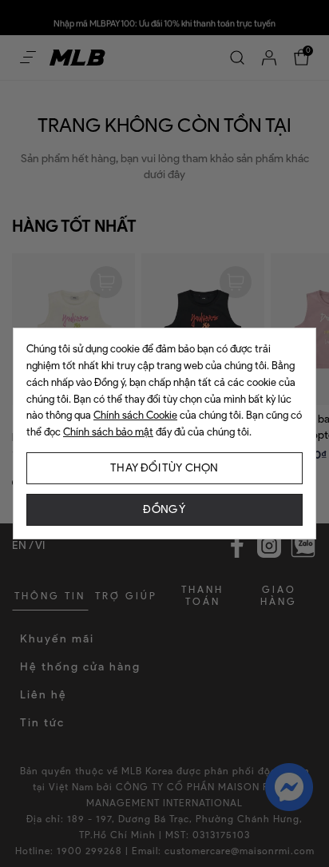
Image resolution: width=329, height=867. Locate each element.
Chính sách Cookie (135, 415)
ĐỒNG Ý (164, 509)
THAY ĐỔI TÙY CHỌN (164, 468)
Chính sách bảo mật (108, 432)
